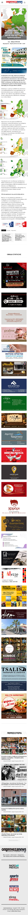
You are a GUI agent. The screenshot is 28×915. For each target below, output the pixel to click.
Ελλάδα (9, 27)
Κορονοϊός (13, 230)
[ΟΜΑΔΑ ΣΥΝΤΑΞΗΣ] (14, 249)
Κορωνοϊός (17, 27)
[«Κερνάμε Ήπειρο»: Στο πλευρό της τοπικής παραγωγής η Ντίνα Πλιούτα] (14, 823)
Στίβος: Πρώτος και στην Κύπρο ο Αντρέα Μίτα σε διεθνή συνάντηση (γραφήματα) (20, 237)
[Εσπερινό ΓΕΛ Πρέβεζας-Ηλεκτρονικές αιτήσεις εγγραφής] (14, 798)
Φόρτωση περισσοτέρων (13, 840)
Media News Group (16, 911)
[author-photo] (2, 761)
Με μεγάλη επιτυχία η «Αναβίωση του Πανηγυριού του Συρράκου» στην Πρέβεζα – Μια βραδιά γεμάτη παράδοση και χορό (14, 758)
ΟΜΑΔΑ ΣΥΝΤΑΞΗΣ (15, 41)
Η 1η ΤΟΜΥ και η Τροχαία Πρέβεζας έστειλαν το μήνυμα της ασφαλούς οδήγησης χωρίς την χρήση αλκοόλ (6, 238)
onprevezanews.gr (7, 908)
